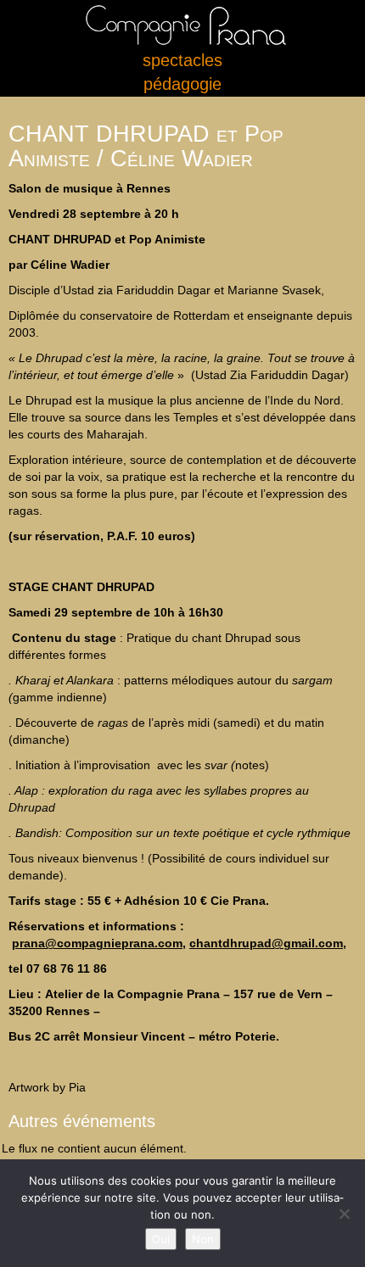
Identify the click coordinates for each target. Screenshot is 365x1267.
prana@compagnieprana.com (97, 943)
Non (203, 1239)
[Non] (343, 1213)
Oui (161, 1239)
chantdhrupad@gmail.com (266, 943)
